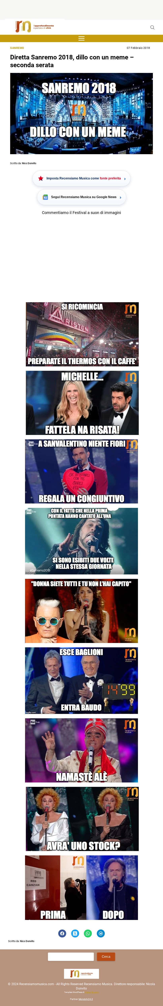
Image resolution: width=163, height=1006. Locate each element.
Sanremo (17, 48)
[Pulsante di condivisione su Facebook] (62, 933)
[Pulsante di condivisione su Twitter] (75, 933)
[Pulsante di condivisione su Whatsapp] (88, 933)
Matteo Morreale (92, 992)
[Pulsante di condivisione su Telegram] (101, 933)
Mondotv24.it (86, 999)
